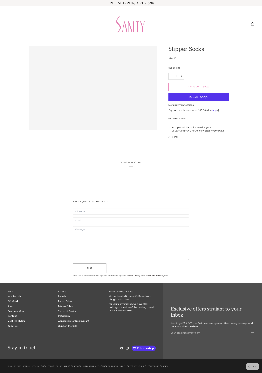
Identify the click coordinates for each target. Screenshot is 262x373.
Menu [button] (10, 291)
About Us (13, 325)
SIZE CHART (174, 67)
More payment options (181, 104)
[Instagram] (127, 348)
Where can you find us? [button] (121, 291)
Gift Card (13, 301)
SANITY (13, 366)
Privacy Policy (133, 275)
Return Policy (65, 301)
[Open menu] (12, 24)
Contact (12, 315)
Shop (10, 306)
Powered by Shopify (158, 366)
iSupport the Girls (67, 325)
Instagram (64, 315)
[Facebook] (121, 348)
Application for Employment (73, 320)
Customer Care (16, 311)
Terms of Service (153, 275)
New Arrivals (14, 296)
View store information (211, 130)
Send (89, 268)
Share (175, 137)
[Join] (251, 332)
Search (62, 296)
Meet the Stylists (16, 320)
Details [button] (62, 291)
